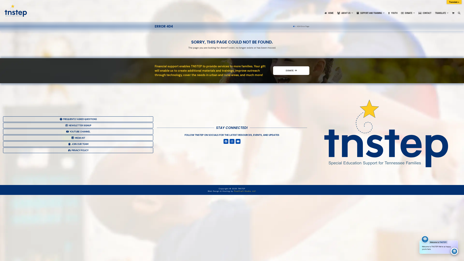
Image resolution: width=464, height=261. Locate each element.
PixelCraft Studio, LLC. (245, 191)
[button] (453, 13)
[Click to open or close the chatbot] (454, 251)
